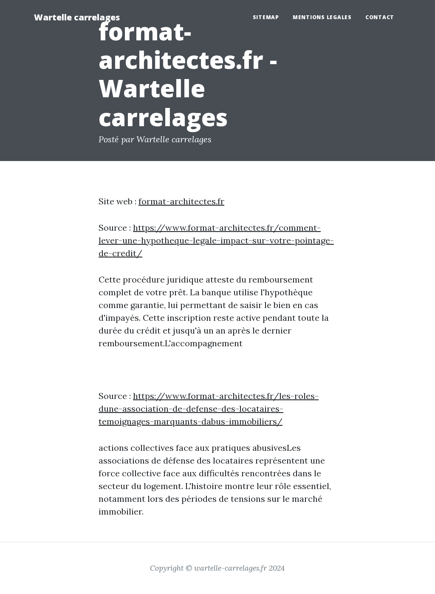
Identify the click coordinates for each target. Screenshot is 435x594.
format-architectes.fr (181, 201)
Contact (379, 17)
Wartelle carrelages (77, 17)
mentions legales (322, 17)
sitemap (266, 17)
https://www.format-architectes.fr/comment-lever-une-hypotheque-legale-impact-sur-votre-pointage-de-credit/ (216, 240)
